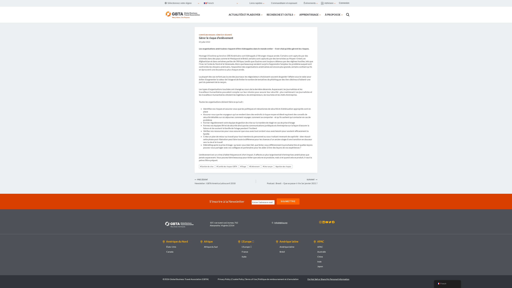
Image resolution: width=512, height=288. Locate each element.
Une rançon (268, 166)
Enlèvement (254, 166)
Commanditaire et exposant (284, 3)
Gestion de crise (206, 166)
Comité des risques (207, 35)
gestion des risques (283, 166)
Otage (243, 166)
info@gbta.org (280, 222)
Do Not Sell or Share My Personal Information (328, 279)
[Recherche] (347, 14)
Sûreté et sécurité (224, 35)
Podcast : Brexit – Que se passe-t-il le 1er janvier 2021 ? (292, 182)
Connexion (344, 3)
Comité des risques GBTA (227, 166)
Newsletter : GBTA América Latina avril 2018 (215, 182)
